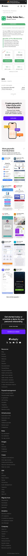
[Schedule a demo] (21, 6)
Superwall (4, 507)
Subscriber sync (6, 418)
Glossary (4, 363)
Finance (14, 19)
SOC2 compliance (6, 545)
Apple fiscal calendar (7, 375)
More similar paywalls (12, 297)
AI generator (5, 397)
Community (4, 387)
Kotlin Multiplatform (7, 485)
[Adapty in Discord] (13, 342)
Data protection (6, 541)
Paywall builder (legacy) (8, 395)
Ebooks (4, 354)
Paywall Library (6, 10)
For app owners (6, 438)
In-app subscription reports (9, 384)
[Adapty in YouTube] (20, 342)
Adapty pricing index (7, 373)
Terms (3, 536)
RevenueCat (5, 500)
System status (5, 543)
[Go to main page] (5, 6)
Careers (4, 533)
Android (4, 475)
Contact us (4, 531)
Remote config (5, 409)
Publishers (4, 449)
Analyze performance (7, 462)
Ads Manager (5, 523)
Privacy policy (5, 538)
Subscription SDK (6, 415)
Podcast (4, 356)
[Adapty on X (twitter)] (7, 342)
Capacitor (4, 487)
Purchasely (4, 502)
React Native (5, 478)
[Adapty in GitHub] (16, 342)
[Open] (24, 6)
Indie (3, 444)
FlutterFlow (5, 482)
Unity (3, 489)
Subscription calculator (8, 380)
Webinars (4, 359)
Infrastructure (6, 413)
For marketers (5, 436)
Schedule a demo (13, 332)
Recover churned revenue (8, 464)
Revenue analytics (6, 513)
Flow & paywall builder (7, 393)
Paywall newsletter (7, 370)
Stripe (3, 492)
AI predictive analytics (7, 518)
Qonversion (5, 505)
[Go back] (2, 11)
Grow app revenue (6, 460)
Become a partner (6, 548)
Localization (5, 407)
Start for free (13, 326)
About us (4, 529)
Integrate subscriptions (8, 457)
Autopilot (4, 402)
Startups (4, 446)
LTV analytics (5, 516)
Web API (4, 494)
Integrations (5, 427)
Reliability (4, 420)
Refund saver (5, 425)
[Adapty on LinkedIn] (10, 342)
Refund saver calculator (8, 382)
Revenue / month (7, 81)
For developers (5, 433)
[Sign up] (18, 6)
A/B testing (5, 400)
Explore (13, 118)
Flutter (3, 480)
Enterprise (4, 451)
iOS (2, 473)
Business (13, 10)
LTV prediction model (7, 520)
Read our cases (6, 467)
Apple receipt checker (7, 377)
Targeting (4, 404)
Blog (3, 352)
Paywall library (5, 368)
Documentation (6, 366)
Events (3, 361)
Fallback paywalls (6, 422)
